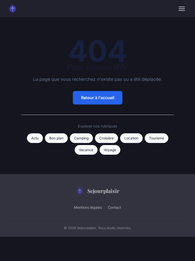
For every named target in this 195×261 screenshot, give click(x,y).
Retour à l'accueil (97, 97)
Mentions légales (88, 207)
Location (131, 138)
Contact (114, 207)
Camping (81, 138)
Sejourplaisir (103, 190)
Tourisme (156, 138)
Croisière (106, 138)
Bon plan (56, 138)
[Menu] (182, 9)
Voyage (110, 150)
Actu (35, 138)
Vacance (86, 150)
